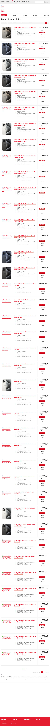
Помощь (38, 719)
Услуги (25, 15)
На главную (3, 719)
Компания (15, 719)
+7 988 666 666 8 (4, 723)
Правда (35, 15)
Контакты (46, 15)
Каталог (3, 15)
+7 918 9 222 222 (4, 722)
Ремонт (15, 15)
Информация (27, 719)
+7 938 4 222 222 (13, 723)
